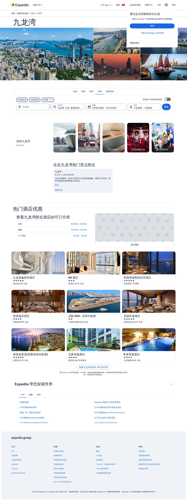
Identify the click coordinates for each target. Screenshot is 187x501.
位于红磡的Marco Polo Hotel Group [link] (109, 412)
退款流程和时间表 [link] (145, 460)
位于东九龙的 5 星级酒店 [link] (104, 417)
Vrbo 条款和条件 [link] (102, 469)
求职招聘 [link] (14, 455)
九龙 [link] (32, 13)
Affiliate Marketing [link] (18, 473)
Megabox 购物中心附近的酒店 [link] (107, 402)
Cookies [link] (99, 455)
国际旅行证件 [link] (144, 469)
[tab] (75, 91)
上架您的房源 (135, 5)
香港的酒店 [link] (58, 455)
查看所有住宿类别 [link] (60, 477)
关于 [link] (13, 451)
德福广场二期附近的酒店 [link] (30, 412)
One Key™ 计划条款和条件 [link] (106, 464)
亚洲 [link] (13, 13)
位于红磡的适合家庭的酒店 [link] (105, 423)
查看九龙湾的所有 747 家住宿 (93, 367)
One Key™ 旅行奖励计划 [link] (62, 482)
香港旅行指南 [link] (59, 451)
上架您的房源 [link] (16, 460)
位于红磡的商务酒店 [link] (28, 407)
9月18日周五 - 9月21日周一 (105, 108)
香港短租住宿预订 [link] (60, 460)
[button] (93, 384)
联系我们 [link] (142, 451)
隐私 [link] (98, 451)
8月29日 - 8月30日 (79, 224)
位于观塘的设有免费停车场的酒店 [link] (34, 423)
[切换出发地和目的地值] (50, 106)
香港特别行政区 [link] (23, 13)
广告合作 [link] (14, 469)
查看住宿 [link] (59, 190)
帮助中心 (149, 5)
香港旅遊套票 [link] (59, 464)
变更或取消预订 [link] (144, 455)
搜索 (166, 107)
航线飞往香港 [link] (59, 469)
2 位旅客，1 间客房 (143, 108)
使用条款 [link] (99, 460)
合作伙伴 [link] (14, 464)
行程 (159, 5)
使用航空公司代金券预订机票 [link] (149, 464)
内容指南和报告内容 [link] (103, 473)
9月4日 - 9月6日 (80, 235)
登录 (174, 5)
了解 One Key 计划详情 (152, 33)
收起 (57, 185)
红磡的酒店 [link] (24, 402)
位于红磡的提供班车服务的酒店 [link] (107, 407)
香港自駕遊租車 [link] (59, 473)
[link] (152, 43)
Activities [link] (20, 145)
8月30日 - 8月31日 (79, 230)
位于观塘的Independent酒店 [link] (32, 417)
